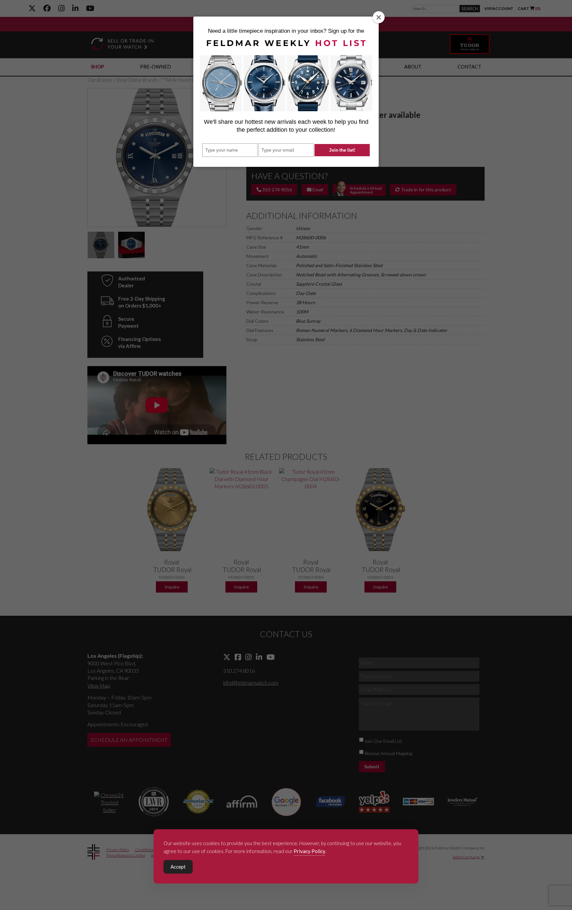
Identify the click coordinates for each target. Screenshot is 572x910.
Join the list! (342, 150)
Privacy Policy (309, 851)
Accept (178, 867)
